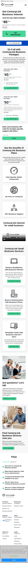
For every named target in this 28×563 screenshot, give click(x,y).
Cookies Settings (14, 555)
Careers (4, 538)
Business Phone (6, 506)
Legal (15, 536)
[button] (14, 467)
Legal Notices (17, 538)
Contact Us (17, 533)
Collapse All (13, 461)
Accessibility (5, 536)
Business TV (5, 508)
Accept (14, 560)
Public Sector (17, 524)
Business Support (7, 517)
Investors (16, 519)
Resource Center (18, 506)
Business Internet (7, 503)
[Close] (26, 547)
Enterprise (16, 522)
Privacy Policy (18, 543)
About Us (4, 533)
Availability (17, 503)
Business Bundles (7, 511)
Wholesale (17, 527)
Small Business (18, 517)
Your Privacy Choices (8, 520)
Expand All (6, 461)
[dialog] (14, 27)
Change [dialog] (11, 1)
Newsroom (17, 541)
